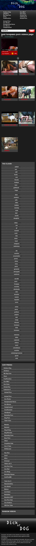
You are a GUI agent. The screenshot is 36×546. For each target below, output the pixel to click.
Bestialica (6, 494)
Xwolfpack (6, 412)
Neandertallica (7, 483)
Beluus (5, 489)
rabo (17, 291)
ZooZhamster (7, 409)
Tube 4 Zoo (6, 420)
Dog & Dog (6, 430)
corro (17, 302)
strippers (17, 243)
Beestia (5, 424)
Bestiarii (5, 427)
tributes (17, 322)
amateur (17, 197)
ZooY (5, 455)
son (17, 177)
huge (17, 190)
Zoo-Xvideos (7, 502)
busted (18, 230)
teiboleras (17, 246)
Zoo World (6, 486)
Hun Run (6, 452)
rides (17, 202)
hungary (17, 284)
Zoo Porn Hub (7, 500)
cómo (17, 306)
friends (18, 179)
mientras (17, 334)
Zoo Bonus (6, 26)
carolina (17, 253)
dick (17, 194)
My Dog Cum (7, 15)
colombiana (17, 347)
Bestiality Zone (7, 435)
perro (17, 266)
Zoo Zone (23, 13)
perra (17, 309)
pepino (18, 314)
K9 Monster (6, 448)
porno (17, 258)
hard (17, 241)
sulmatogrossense (17, 353)
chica (18, 261)
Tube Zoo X (6, 481)
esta (17, 358)
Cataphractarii (7, 27)
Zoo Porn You (7, 466)
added (17, 166)
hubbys (17, 182)
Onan (4, 16)
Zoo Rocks (6, 22)
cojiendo (17, 340)
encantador (17, 256)
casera (18, 297)
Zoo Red (5, 469)
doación (17, 294)
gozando (17, 269)
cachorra (17, 274)
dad (17, 213)
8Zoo (4, 458)
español (17, 299)
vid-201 (17, 278)
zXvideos (6, 13)
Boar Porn (6, 438)
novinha (17, 286)
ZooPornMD (6, 477)
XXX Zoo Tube (7, 505)
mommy (17, 207)
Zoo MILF (23, 12)
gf (17, 228)
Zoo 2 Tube (6, 446)
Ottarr (5, 440)
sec (18, 225)
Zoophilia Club (7, 443)
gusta (17, 355)
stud (17, 210)
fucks (17, 174)
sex (17, 169)
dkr (17, 250)
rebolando (18, 289)
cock (18, 233)
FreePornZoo (7, 18)
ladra (17, 337)
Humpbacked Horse (9, 24)
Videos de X (6, 463)
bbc (17, 235)
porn (18, 281)
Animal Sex (23, 15)
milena (18, 342)
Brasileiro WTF (7, 497)
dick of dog (22, 6)
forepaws (7, 53)
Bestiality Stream (8, 474)
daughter (18, 218)
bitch (17, 238)
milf (17, 172)
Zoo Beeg (6, 471)
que (17, 317)
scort (17, 345)
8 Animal (5, 461)
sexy (17, 263)
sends (17, 215)
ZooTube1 (6, 492)
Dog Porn (6, 418)
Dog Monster (7, 432)
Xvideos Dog (7, 12)
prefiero (17, 312)
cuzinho (17, 350)
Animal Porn (23, 18)
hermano (17, 330)
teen (18, 185)
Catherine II (23, 16)
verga (17, 319)
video (17, 222)
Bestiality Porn (7, 415)
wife (17, 200)
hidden (18, 205)
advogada (17, 271)
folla (17, 327)
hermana (17, 325)
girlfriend (18, 187)
